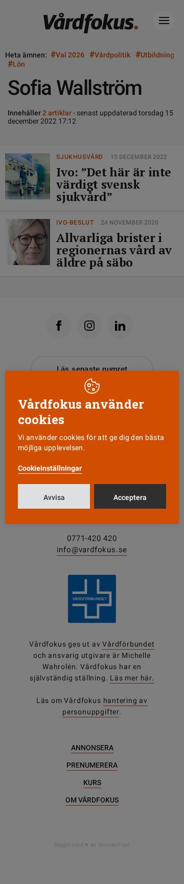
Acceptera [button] (130, 497)
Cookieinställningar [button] (50, 468)
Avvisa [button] (54, 497)
